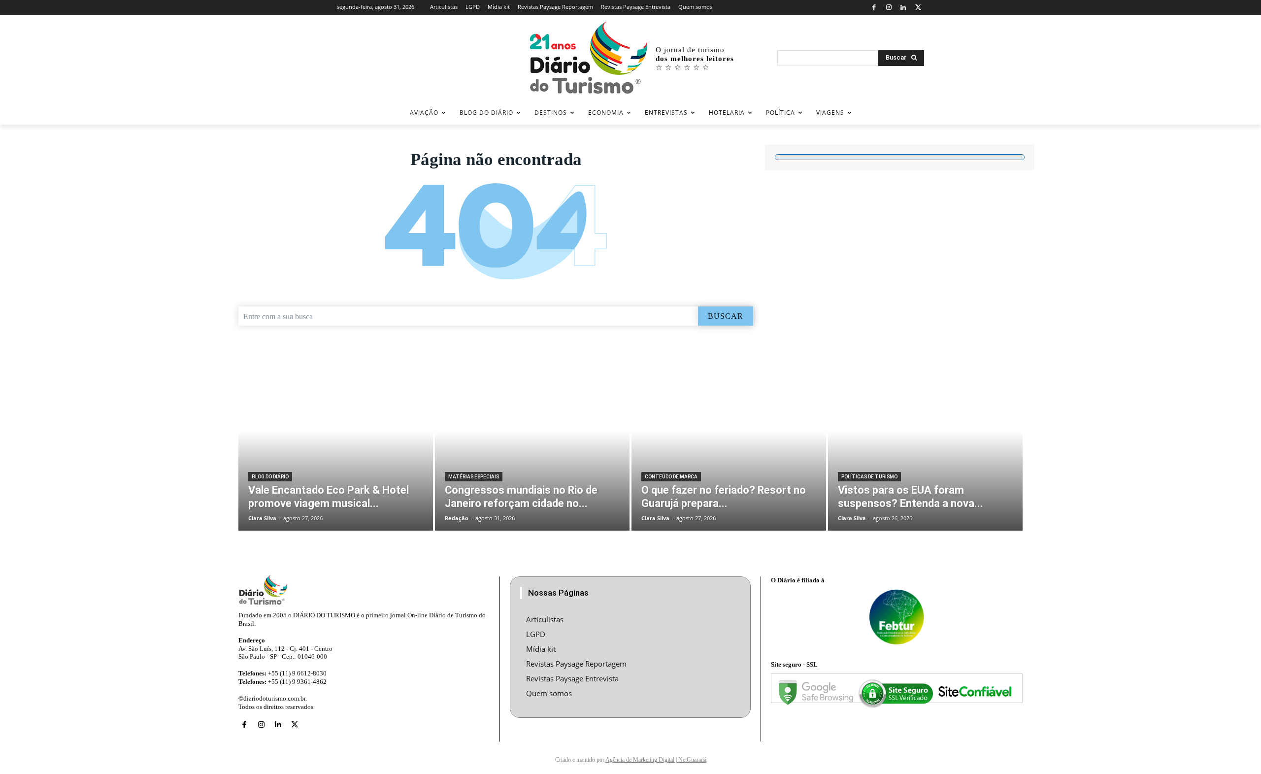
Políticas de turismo (869, 476)
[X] (918, 7)
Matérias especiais (473, 476)
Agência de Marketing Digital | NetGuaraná (655, 759)
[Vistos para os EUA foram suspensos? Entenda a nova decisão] (925, 448)
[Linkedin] (903, 7)
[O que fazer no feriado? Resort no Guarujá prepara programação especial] (728, 448)
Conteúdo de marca (671, 476)
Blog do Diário (270, 476)
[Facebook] (874, 7)
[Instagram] (889, 7)
